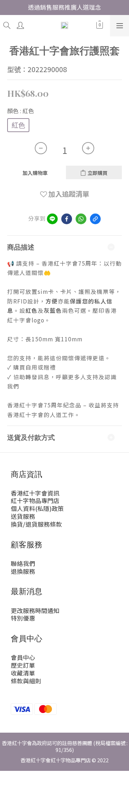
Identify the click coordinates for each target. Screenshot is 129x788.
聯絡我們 (23, 563)
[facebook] (66, 219)
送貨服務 (23, 516)
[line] (52, 219)
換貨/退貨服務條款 (36, 524)
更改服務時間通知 (35, 610)
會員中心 (23, 657)
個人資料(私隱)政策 (37, 508)
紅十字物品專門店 (35, 500)
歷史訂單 (23, 665)
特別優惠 (23, 618)
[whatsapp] (81, 219)
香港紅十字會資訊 (35, 493)
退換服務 (23, 571)
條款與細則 (26, 681)
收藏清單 (23, 673)
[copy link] (95, 219)
